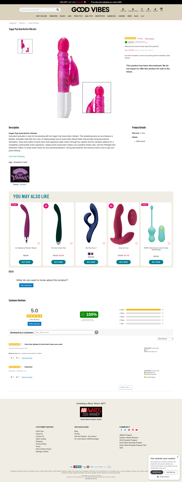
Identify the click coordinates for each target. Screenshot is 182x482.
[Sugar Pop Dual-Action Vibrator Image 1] (82, 78)
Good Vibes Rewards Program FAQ (132, 445)
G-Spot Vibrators (33, 23)
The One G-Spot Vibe (58, 248)
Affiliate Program (125, 435)
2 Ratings (140, 38)
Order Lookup (41, 439)
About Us (39, 434)
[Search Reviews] (96, 332)
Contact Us (40, 436)
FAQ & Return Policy (43, 449)
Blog (76, 431)
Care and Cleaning (17, 156)
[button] (89, 254)
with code (73, 2)
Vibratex (22, 184)
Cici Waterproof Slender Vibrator (26, 248)
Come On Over (123, 248)
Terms (38, 446)
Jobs (121, 448)
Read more (162, 468)
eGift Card (39, 431)
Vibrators (22, 23)
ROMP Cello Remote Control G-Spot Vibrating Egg (156, 249)
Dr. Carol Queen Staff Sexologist (86, 439)
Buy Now (26, 262)
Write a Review (149, 38)
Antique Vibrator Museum (128, 438)
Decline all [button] (171, 472)
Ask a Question (130, 50)
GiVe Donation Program (128, 440)
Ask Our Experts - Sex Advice (85, 436)
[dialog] (164, 467)
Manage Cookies (42, 451)
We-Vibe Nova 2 (91, 248)
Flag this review (27, 358)
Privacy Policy (41, 444)
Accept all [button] (157, 472)
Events (77, 434)
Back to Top (124, 387)
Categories (12, 23)
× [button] (177, 457)
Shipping (39, 441)
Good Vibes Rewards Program (130, 443)
